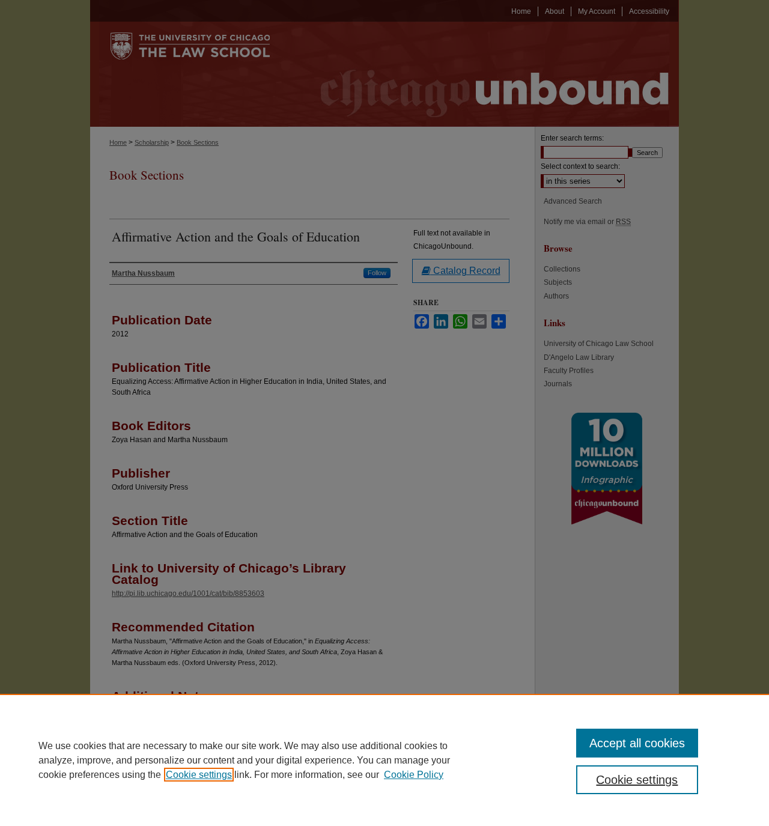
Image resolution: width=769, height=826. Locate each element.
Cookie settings (199, 775)
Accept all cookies (637, 743)
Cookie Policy (413, 775)
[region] (384, 760)
